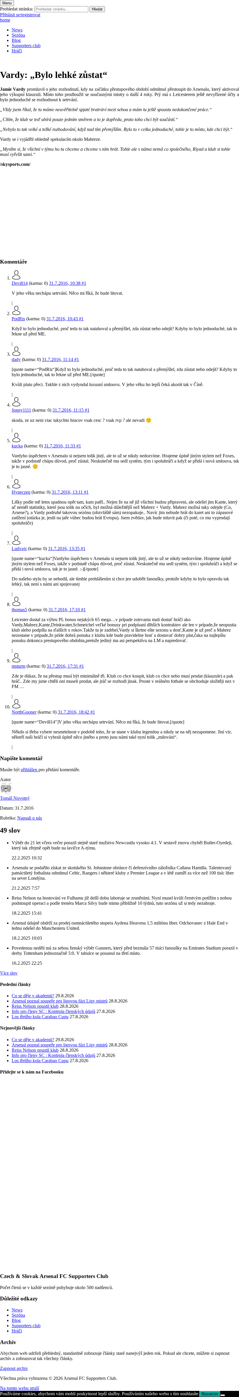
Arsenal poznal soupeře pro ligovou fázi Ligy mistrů (60, 1000)
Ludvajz (19, 548)
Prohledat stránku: (16, 8)
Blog (16, 40)
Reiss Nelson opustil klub (35, 1006)
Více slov (8, 973)
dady (16, 359)
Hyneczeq (21, 492)
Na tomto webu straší (19, 1388)
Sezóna (18, 35)
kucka (17, 445)
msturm (18, 666)
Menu (7, 3)
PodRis (18, 318)
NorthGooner (24, 712)
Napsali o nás (29, 817)
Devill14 (20, 283)
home (5, 19)
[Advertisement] (119, 212)
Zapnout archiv (14, 1368)
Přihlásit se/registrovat (20, 14)
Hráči (17, 50)
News (17, 29)
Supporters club (26, 45)
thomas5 (19, 609)
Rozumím (210, 1394)
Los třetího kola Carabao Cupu (40, 1016)
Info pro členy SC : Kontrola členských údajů (53, 1011)
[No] (222, 1395)
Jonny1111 (21, 410)
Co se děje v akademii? (33, 995)
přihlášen (29, 769)
